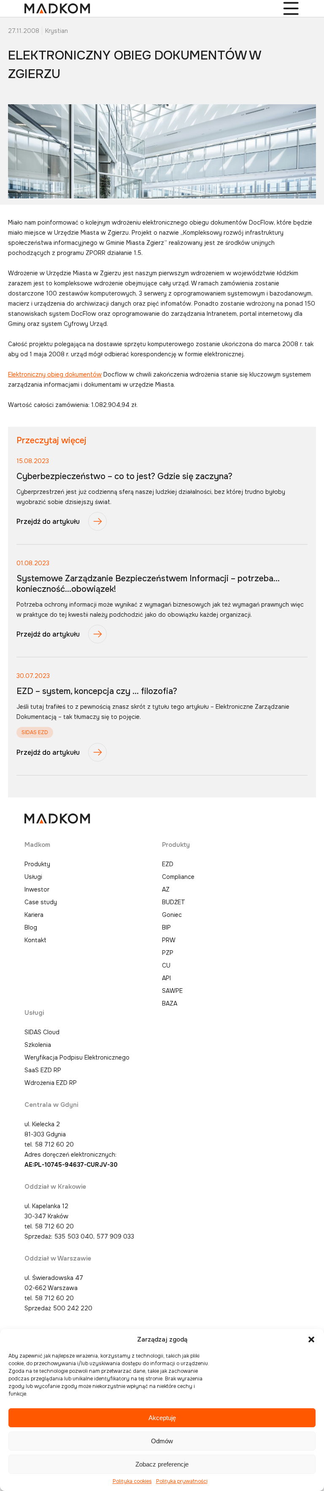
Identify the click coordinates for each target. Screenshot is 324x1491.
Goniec (172, 915)
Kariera (33, 915)
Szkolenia (37, 1045)
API (166, 978)
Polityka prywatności (182, 1481)
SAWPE (172, 991)
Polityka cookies (132, 1481)
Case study (40, 902)
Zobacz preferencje (162, 1464)
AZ (166, 889)
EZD (167, 864)
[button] (311, 1339)
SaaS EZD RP (42, 1070)
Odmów (162, 1441)
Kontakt (35, 940)
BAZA (169, 1003)
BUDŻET (173, 902)
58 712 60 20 (54, 1144)
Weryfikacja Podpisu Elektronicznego (77, 1057)
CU (166, 965)
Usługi (33, 877)
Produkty (37, 864)
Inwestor (36, 889)
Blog (30, 927)
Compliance (178, 877)
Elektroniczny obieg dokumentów (55, 374)
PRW (169, 940)
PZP (167, 953)
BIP (166, 927)
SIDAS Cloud (41, 1032)
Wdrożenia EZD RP (50, 1083)
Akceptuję (162, 1417)
